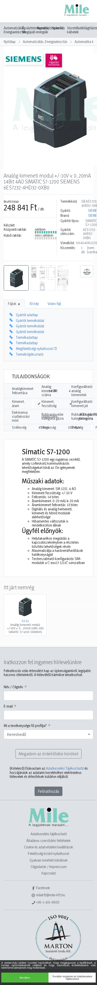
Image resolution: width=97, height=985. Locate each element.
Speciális (58, 28)
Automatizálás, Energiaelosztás (15, 30)
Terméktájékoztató (29, 354)
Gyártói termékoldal (30, 320)
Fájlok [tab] (14, 304)
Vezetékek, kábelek (75, 30)
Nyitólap (10, 41)
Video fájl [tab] (54, 304)
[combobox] (48, 734)
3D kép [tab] (34, 304)
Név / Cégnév (13, 687)
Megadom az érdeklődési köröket (48, 753)
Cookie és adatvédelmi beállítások (48, 847)
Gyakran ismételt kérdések (49, 860)
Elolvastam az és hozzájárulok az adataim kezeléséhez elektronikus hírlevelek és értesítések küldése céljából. (49, 772)
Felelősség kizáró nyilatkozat (48, 853)
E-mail (8, 706)
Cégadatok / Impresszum (49, 867)
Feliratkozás (48, 791)
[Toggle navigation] (11, 12)
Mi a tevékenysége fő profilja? (25, 726)
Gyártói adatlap (27, 315)
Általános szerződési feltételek (48, 840)
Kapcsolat (49, 873)
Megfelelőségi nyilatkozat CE (36, 348)
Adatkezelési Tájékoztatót (65, 768)
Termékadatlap (27, 337)
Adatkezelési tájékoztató (49, 834)
